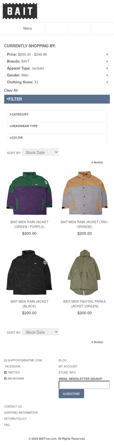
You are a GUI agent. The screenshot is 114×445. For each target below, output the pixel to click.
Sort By (13, 152)
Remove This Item (107, 54)
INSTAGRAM (15, 378)
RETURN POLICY (15, 419)
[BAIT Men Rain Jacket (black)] (29, 272)
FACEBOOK (12, 366)
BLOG (63, 360)
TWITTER (13, 372)
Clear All (11, 90)
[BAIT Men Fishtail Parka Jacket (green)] (84, 272)
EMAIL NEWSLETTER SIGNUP (81, 379)
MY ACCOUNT (68, 366)
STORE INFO (67, 372)
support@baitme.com (25, 360)
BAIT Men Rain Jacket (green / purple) (29, 224)
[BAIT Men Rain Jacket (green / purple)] (29, 193)
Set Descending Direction (63, 153)
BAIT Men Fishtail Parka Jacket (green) (84, 303)
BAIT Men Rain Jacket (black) (29, 303)
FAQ (7, 425)
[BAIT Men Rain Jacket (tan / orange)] (84, 193)
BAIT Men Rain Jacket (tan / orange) (84, 224)
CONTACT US (13, 406)
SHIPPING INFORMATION (21, 413)
